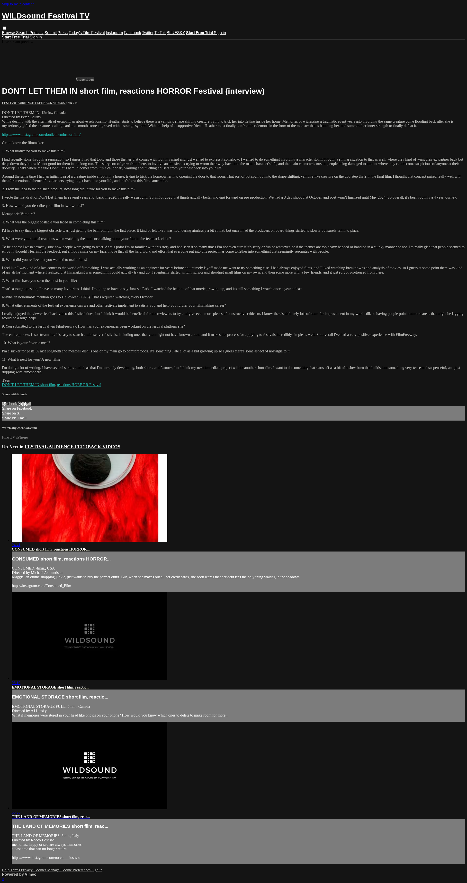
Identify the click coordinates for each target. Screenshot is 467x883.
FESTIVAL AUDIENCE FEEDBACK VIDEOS (34, 103)
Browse (9, 33)
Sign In (36, 37)
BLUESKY (176, 33)
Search (22, 33)
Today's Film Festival (87, 33)
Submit (51, 33)
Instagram (114, 33)
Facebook (132, 33)
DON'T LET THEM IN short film (28, 385)
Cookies (40, 870)
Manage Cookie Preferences (69, 870)
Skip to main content (18, 4)
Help (6, 870)
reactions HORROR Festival (79, 385)
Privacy (27, 870)
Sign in (220, 33)
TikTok (160, 33)
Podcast (36, 33)
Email (26, 404)
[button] (4, 28)
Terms (15, 870)
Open (90, 79)
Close (81, 79)
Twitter (147, 33)
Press (63, 33)
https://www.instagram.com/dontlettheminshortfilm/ (41, 134)
